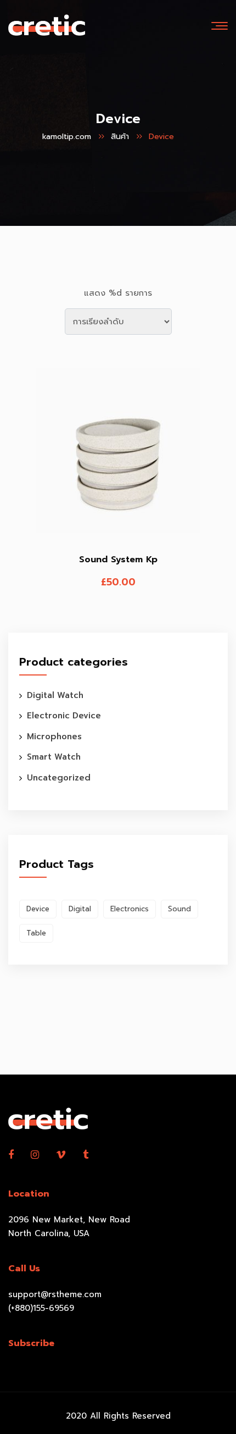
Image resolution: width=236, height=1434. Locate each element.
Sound (179, 909)
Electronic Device (64, 716)
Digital (80, 909)
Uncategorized (59, 778)
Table (36, 933)
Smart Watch (54, 757)
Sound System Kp (118, 559)
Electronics (129, 909)
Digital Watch (55, 695)
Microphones (54, 736)
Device (37, 909)
